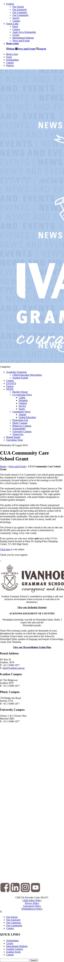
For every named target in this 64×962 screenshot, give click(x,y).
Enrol (15, 26)
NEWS (9, 389)
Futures (10, 386)
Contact (16, 20)
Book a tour (12, 54)
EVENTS (11, 383)
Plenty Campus (19, 423)
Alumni (22, 414)
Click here (5, 549)
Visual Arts (17, 434)
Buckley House (20, 392)
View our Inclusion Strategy (32, 607)
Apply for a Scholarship (24, 32)
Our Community (20, 15)
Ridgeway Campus (21, 425)
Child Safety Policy (32, 900)
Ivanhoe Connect (14, 949)
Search (15, 18)
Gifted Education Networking (27, 375)
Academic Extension (16, 372)
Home (3, 466)
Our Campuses (19, 12)
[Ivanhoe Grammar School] (32, 578)
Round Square (13, 437)
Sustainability (19, 428)
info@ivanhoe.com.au (14, 668)
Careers (16, 29)
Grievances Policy (32, 906)
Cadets (22, 397)
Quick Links (12, 23)
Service (22, 406)
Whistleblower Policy (32, 908)
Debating (23, 400)
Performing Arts (20, 420)
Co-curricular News (22, 394)
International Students (23, 37)
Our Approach (19, 9)
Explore (10, 4)
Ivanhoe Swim (13, 952)
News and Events (21, 40)
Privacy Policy (32, 903)
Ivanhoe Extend (20, 377)
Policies (10, 65)
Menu (11, 48)
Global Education (27, 417)
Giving (15, 35)
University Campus (21, 431)
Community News (21, 411)
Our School (18, 6)
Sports (22, 408)
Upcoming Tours (14, 440)
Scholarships (12, 59)
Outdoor (23, 403)
